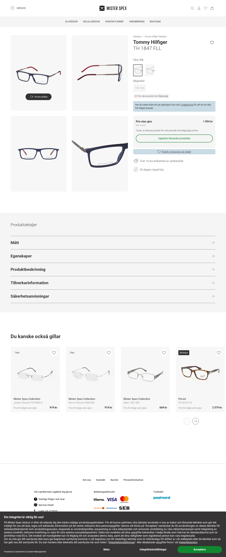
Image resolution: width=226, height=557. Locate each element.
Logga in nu (187, 104)
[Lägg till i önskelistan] (212, 42)
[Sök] (192, 8)
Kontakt (100, 480)
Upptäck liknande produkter (174, 138)
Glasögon (71, 21)
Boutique (155, 21)
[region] (113, 383)
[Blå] (137, 70)
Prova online (41, 96)
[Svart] (149, 70)
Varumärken (136, 21)
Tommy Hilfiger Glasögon (155, 36)
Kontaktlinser (114, 21)
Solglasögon (91, 21)
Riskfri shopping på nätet (176, 152)
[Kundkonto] (199, 8)
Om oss (87, 480)
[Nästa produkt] (195, 421)
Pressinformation (133, 480)
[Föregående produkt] (187, 421)
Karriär (114, 480)
